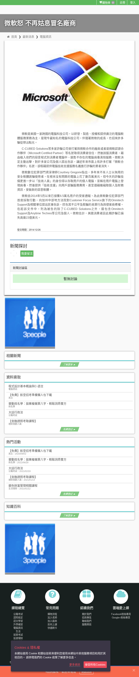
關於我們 (86, 614)
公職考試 (18, 614)
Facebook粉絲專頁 (121, 614)
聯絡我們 (86, 621)
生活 (18, 631)
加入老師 (52, 617)
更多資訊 (74, 664)
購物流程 (52, 614)
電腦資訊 (45, 36)
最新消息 (28, 36)
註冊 (122, 2)
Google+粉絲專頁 (121, 617)
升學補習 (18, 624)
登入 (133, 2)
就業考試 (18, 634)
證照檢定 (18, 617)
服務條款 (86, 624)
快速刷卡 (52, 627)
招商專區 (86, 617)
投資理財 (18, 638)
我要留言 (27, 253)
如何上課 (52, 624)
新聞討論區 (20, 267)
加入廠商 (52, 621)
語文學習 (18, 621)
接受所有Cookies (95, 664)
